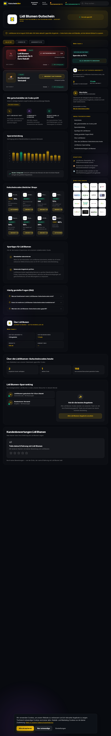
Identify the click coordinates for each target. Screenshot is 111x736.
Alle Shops (44, 3)
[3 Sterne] (19, 453)
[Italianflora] (102, 187)
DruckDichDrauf (15, 195)
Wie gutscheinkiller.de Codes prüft (85, 124)
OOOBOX (45, 218)
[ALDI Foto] (102, 195)
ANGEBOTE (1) (36, 42)
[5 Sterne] (26, 453)
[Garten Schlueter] (77, 212)
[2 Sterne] (15, 453)
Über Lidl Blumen (79, 138)
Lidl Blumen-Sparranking (82, 145)
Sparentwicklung (79, 127)
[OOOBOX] (94, 195)
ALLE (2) (9, 42)
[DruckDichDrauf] (77, 187)
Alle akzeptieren (25, 728)
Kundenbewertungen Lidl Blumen (85, 148)
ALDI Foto (60, 218)
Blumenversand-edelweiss (30, 218)
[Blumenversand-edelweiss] (85, 195)
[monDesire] (85, 212)
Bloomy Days (45, 195)
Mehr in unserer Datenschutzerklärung (39, 722)
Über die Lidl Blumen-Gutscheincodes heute (88, 141)
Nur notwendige (43, 728)
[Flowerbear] (102, 212)
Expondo (15, 218)
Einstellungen (60, 728)
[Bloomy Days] (94, 187)
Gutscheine (78, 120)
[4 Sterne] (22, 453)
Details (45, 64)
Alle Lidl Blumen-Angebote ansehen (80, 416)
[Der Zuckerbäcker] (85, 203)
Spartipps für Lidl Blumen (82, 131)
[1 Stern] (11, 453)
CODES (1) (21, 42)
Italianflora (60, 195)
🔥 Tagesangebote (56, 3)
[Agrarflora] (94, 212)
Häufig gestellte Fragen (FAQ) (83, 134)
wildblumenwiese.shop (30, 195)
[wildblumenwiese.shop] (85, 187)
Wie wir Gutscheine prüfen (81, 108)
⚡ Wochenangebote (72, 3)
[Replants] (102, 203)
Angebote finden (34, 3)
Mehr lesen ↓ (11, 329)
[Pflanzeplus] (77, 203)
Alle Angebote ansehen (90, 61)
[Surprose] (94, 203)
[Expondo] (77, 195)
